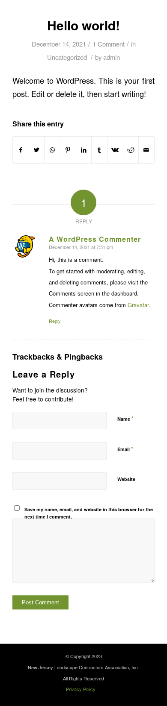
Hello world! (83, 25)
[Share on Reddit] (131, 150)
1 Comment (108, 43)
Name (125, 418)
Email (125, 449)
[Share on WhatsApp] (52, 150)
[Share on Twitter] (37, 150)
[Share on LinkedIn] (84, 150)
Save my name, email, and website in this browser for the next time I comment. (88, 513)
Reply (55, 320)
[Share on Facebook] (21, 150)
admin (111, 57)
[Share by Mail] (146, 150)
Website (126, 479)
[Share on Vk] (115, 150)
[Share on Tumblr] (99, 150)
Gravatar (138, 305)
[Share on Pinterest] (68, 150)
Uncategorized (67, 57)
